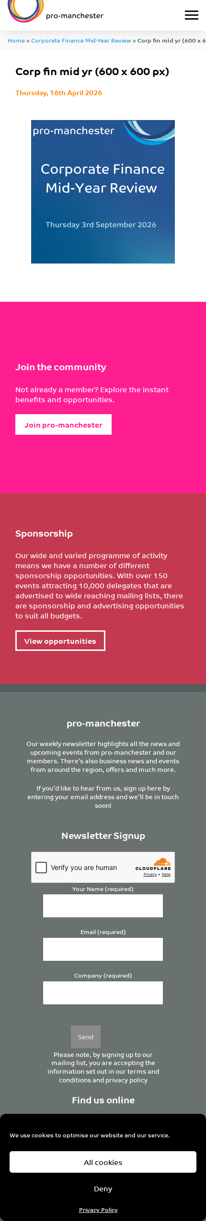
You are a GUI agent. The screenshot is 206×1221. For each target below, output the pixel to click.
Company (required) (103, 975)
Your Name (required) (103, 889)
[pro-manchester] (76, 15)
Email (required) (103, 932)
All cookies (103, 1161)
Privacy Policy (98, 1209)
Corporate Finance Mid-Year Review (81, 40)
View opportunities (60, 640)
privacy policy (126, 1079)
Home (16, 40)
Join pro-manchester (63, 424)
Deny (103, 1188)
